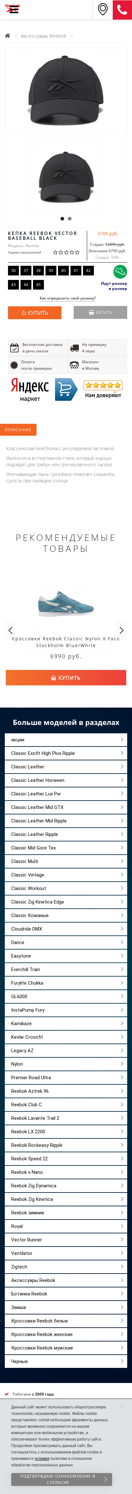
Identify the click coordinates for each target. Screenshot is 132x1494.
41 (76, 270)
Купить (104, 312)
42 (88, 270)
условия (42, 1458)
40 (63, 270)
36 (13, 270)
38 (38, 270)
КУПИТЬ (38, 313)
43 (13, 284)
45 (38, 284)
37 (26, 270)
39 (51, 270)
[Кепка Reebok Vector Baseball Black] (66, 90)
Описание (18, 429)
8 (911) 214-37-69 (122, 10)
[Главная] (8, 36)
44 (26, 284)
